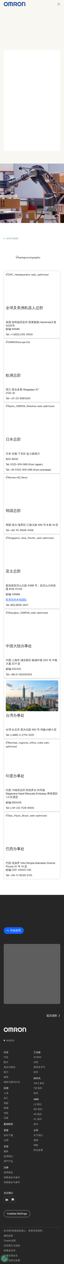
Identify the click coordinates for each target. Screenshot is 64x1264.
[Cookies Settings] (4, 1258)
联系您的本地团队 (16, 600)
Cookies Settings (17, 1213)
